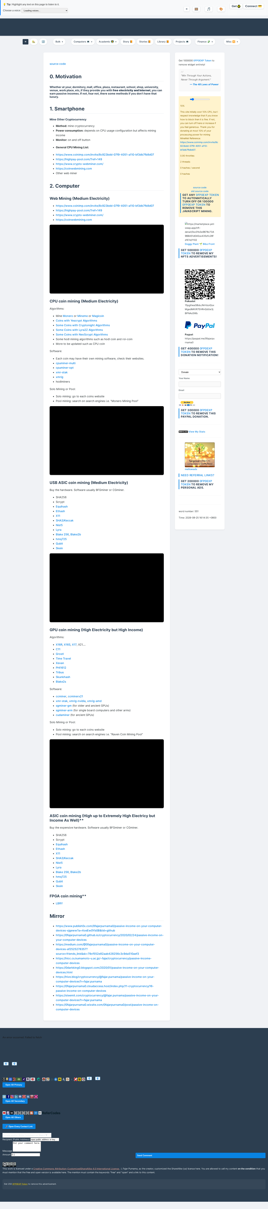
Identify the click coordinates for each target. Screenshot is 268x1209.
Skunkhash (63, 677)
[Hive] (33, 1079)
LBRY (59, 903)
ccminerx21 (75, 696)
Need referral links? (197, 475)
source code (199, 187)
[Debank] (14, 1079)
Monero (68, 316)
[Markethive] (48, 1079)
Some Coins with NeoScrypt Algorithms (82, 334)
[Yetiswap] (64, 1079)
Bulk (59, 41)
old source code (199, 191)
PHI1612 (61, 667)
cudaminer (63, 715)
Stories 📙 (145, 41)
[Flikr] (20, 1112)
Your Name (184, 378)
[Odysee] (52, 1079)
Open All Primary (13, 1085)
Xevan (60, 663)
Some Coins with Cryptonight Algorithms (83, 325)
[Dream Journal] (16, 1112)
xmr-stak (62, 372)
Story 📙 (128, 41)
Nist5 (59, 525)
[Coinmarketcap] (11, 1079)
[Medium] (12, 1112)
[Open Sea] (56, 1079)
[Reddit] (24, 1096)
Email (181, 390)
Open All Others (13, 1117)
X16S (67, 644)
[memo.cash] (19, 1079)
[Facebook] (9, 1096)
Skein (59, 548)
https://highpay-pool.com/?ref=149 (79, 159)
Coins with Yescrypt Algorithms (76, 320)
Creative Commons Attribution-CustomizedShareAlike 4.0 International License (76, 1168)
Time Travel (63, 658)
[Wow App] (36, 1096)
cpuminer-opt (65, 367)
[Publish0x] (72, 1079)
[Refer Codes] (51, 1112)
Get (234, 6)
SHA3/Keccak (65, 520)
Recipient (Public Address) (16, 1139)
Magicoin (98, 316)
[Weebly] (36, 1112)
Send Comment (144, 1155)
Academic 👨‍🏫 (107, 41)
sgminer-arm (64, 710)
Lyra (58, 529)
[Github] (4, 1079)
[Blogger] (32, 1112)
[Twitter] (4, 1096)
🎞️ (196, 9)
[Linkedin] (16, 1096)
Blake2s (61, 681)
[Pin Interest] (32, 1096)
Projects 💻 (182, 41)
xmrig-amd (94, 701)
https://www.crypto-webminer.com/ (79, 163)
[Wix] (40, 1112)
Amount (6, 1154)
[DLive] (80, 1079)
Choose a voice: (12, 10)
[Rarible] (60, 1079)
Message (7, 1150)
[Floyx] (24, 1079)
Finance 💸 (205, 41)
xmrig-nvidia (77, 701)
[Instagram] (12, 1096)
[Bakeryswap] (68, 1079)
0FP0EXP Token (202, 60)
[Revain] (28, 1079)
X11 (58, 515)
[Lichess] (28, 1112)
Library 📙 (163, 41)
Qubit (59, 543)
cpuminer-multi (66, 363)
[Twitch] (8, 1112)
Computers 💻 (83, 41)
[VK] (28, 1096)
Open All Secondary (15, 1101)
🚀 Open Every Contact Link (19, 1126)
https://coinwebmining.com (74, 168)
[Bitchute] (76, 1079)
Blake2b (75, 534)
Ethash (60, 511)
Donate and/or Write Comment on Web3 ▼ (25, 1135)
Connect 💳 (253, 6)
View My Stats (197, 431)
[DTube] (84, 1079)
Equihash (62, 506)
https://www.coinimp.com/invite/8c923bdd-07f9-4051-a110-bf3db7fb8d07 (199, 146)
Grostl (60, 653)
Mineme (82, 316)
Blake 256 (62, 534)
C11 (58, 649)
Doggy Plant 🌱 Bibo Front (200, 244)
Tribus (60, 672)
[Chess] (24, 1112)
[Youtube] (4, 1112)
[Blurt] (44, 1079)
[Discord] (20, 1096)
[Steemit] (39, 1079)
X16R (59, 644)
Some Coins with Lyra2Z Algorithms (79, 329)
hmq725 (61, 539)
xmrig (59, 377)
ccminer (61, 696)
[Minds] (7, 1079)
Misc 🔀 (232, 41)
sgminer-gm (64, 705)
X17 (74, 644)
